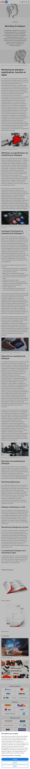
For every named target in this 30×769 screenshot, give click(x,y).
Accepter (15, 759)
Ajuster (15, 766)
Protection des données (7, 755)
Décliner (15, 762)
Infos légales (17, 755)
